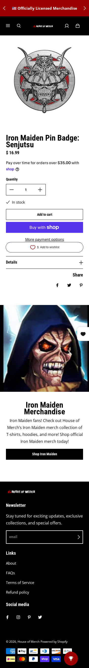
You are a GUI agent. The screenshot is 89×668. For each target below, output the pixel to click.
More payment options (44, 239)
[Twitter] (40, 617)
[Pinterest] (29, 617)
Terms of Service (20, 582)
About (11, 563)
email (13, 537)
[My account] (66, 25)
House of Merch (29, 641)
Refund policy (17, 592)
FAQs (10, 573)
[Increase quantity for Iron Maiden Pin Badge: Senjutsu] (40, 189)
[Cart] (77, 25)
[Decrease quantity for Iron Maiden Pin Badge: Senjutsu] (11, 189)
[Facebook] (7, 617)
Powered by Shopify (54, 641)
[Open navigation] (11, 25)
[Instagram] (18, 617)
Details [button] (11, 262)
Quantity (12, 179)
